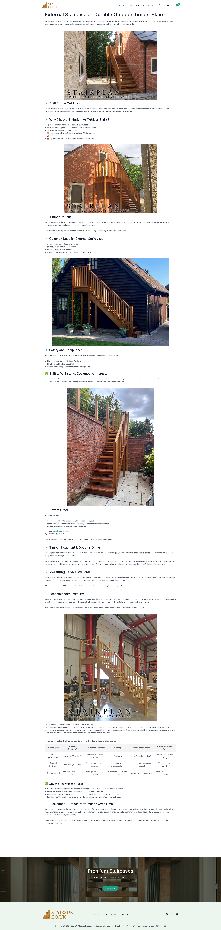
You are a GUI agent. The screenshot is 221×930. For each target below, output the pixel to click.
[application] (123, 5)
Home (119, 5)
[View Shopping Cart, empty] (177, 5)
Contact (150, 5)
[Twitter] (172, 5)
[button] (95, 914)
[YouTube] (168, 5)
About (139, 5)
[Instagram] (164, 5)
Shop (130, 5)
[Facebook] (159, 5)
